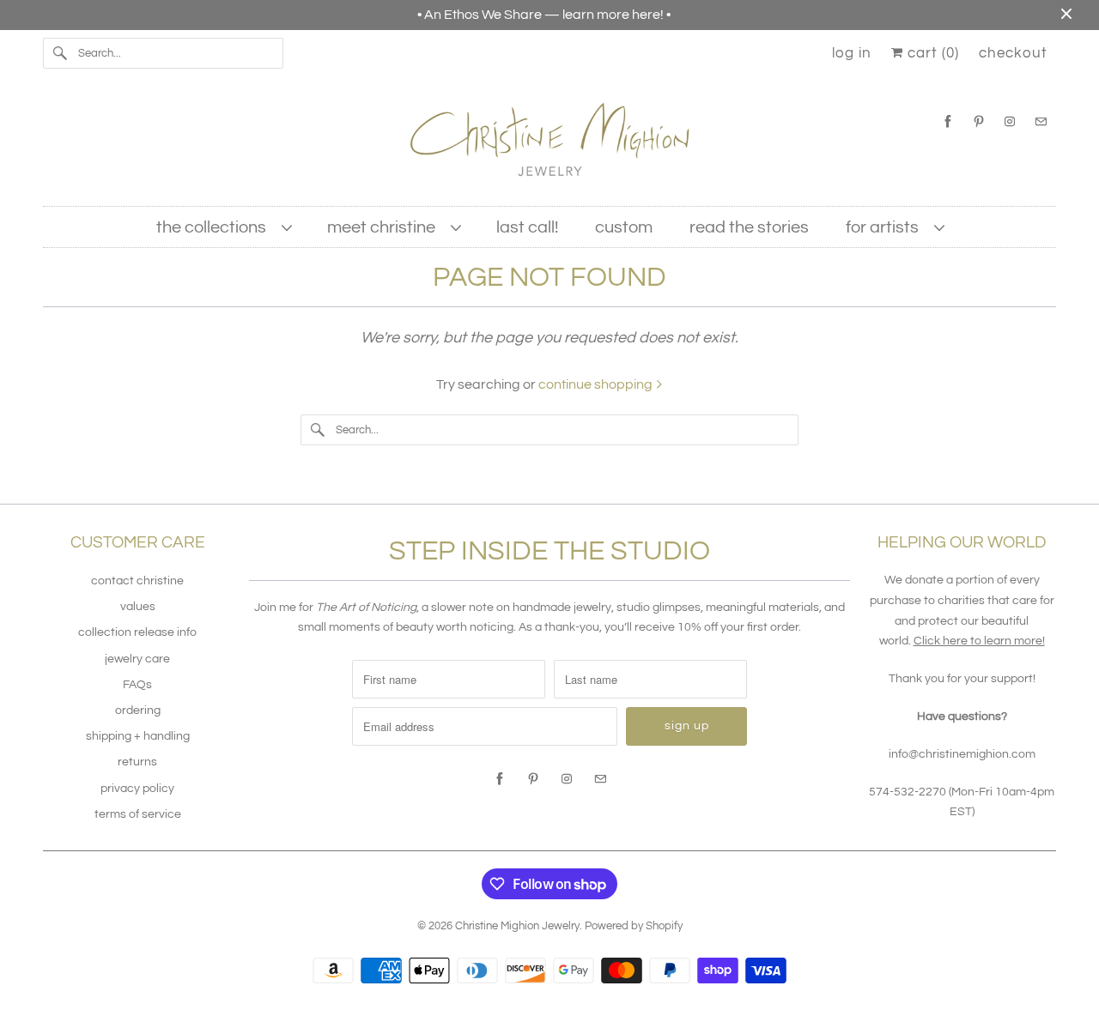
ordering (138, 711)
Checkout (1013, 53)
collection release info (137, 632)
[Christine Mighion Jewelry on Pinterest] (979, 121)
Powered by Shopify (634, 926)
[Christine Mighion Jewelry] (549, 145)
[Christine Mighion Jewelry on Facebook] (948, 121)
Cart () (931, 53)
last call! (527, 227)
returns (137, 762)
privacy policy (137, 789)
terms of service (137, 814)
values (137, 607)
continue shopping (596, 384)
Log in (851, 53)
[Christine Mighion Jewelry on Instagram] (1010, 121)
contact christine (137, 581)
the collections (214, 227)
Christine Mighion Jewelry (517, 926)
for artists (886, 227)
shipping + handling (138, 736)
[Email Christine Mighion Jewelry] (1040, 121)
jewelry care (137, 659)
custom (624, 227)
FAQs (137, 685)
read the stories (749, 227)
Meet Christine (384, 227)
